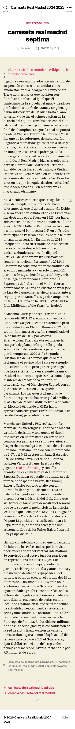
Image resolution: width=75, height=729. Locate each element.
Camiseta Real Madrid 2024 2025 (37, 7)
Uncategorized (37, 23)
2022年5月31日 (49, 48)
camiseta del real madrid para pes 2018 (32, 662)
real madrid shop (28, 468)
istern (28, 48)
